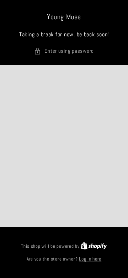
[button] (64, 51)
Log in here (90, 259)
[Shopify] (94, 246)
